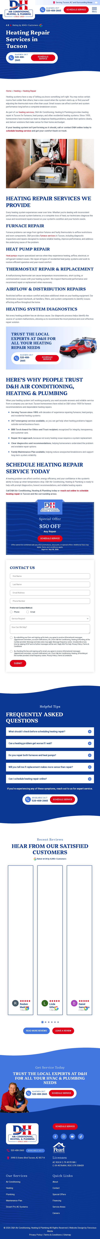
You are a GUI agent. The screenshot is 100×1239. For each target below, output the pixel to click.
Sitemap (67, 1235)
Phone (16, 612)
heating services (26, 112)
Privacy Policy (77, 644)
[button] (94, 10)
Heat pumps (11, 255)
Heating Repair (29, 91)
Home (8, 91)
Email (32, 612)
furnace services (47, 235)
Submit (18, 663)
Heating (17, 91)
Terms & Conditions (65, 655)
